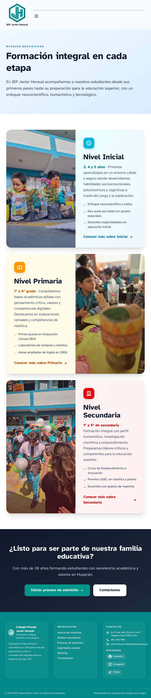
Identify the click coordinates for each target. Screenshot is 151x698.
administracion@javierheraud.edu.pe (129, 644)
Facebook (118, 656)
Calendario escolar (68, 648)
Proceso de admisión (70, 643)
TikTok (116, 672)
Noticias (62, 653)
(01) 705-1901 (118, 640)
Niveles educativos (69, 637)
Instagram (118, 664)
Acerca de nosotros (69, 632)
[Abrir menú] (36, 16)
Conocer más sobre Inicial (105, 237)
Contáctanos (109, 590)
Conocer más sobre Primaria (38, 363)
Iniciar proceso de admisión (54, 590)
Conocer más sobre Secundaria (99, 500)
